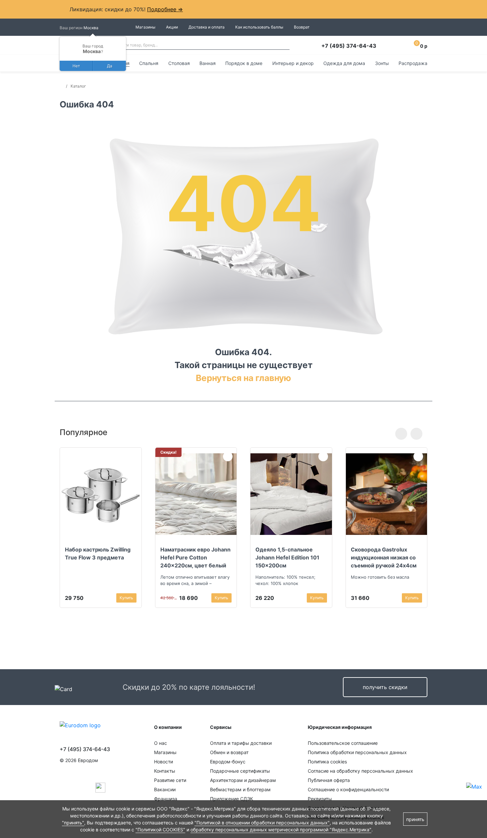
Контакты (164, 771)
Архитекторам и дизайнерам (243, 780)
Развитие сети (170, 780)
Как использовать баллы (259, 27)
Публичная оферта (329, 780)
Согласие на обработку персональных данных (360, 771)
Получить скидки (385, 687)
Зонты (382, 63)
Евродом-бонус (227, 761)
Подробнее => (165, 9)
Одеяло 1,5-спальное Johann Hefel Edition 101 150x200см (287, 557)
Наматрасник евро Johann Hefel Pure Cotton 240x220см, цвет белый (195, 557)
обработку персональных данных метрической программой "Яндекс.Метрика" (280, 829)
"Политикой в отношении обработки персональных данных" (262, 822)
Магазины (145, 27)
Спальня (148, 63)
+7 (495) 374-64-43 (348, 45)
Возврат (301, 27)
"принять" (73, 822)
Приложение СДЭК (231, 799)
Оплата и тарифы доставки (241, 743)
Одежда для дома (344, 63)
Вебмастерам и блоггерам (240, 789)
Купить (126, 597)
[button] (401, 434)
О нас (160, 743)
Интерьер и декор (293, 63)
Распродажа (413, 63)
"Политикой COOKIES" (160, 829)
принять (415, 819)
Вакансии (165, 789)
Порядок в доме (243, 63)
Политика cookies (327, 761)
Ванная (207, 63)
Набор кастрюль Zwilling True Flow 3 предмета (98, 553)
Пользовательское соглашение (343, 743)
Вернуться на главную (243, 378)
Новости (163, 761)
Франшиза (165, 799)
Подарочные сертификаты (240, 771)
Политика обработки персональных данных (357, 752)
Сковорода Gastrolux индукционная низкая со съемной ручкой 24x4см (383, 557)
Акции (172, 27)
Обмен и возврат (229, 752)
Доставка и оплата (207, 27)
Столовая (179, 63)
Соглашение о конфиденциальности (348, 789)
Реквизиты (320, 799)
